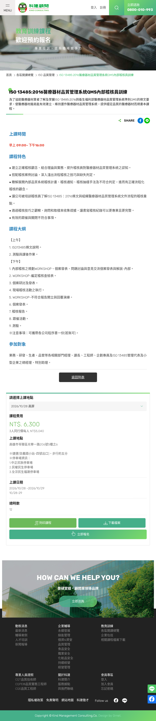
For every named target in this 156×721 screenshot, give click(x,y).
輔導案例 (21, 635)
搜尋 (116, 7)
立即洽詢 (78, 601)
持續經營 (64, 663)
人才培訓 (21, 640)
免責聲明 (52, 700)
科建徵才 (83, 700)
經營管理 (64, 667)
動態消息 (21, 626)
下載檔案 (114, 523)
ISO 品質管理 (46, 75)
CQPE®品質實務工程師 (31, 684)
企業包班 (107, 635)
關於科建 (64, 675)
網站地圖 (67, 700)
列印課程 (45, 523)
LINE (124, 700)
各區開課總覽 (24, 75)
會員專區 (107, 675)
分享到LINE (147, 120)
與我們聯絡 (65, 688)
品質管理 (64, 644)
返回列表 (78, 377)
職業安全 (64, 653)
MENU (8, 10)
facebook (116, 700)
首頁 (9, 75)
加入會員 (107, 684)
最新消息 (21, 630)
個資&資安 (65, 640)
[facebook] (152, 699)
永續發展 (64, 630)
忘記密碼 (107, 688)
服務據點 (64, 684)
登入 (94, 7)
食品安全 (64, 649)
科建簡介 (64, 679)
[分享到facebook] (140, 120)
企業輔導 (64, 626)
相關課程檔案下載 (113, 640)
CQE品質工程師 (25, 688)
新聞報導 (21, 644)
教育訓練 (107, 626)
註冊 (103, 7)
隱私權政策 (35, 700)
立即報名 (83, 534)
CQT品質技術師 (25, 679)
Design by (105, 715)
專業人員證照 (24, 675)
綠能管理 (64, 635)
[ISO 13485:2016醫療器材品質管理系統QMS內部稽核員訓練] (33, 8)
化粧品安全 (65, 658)
